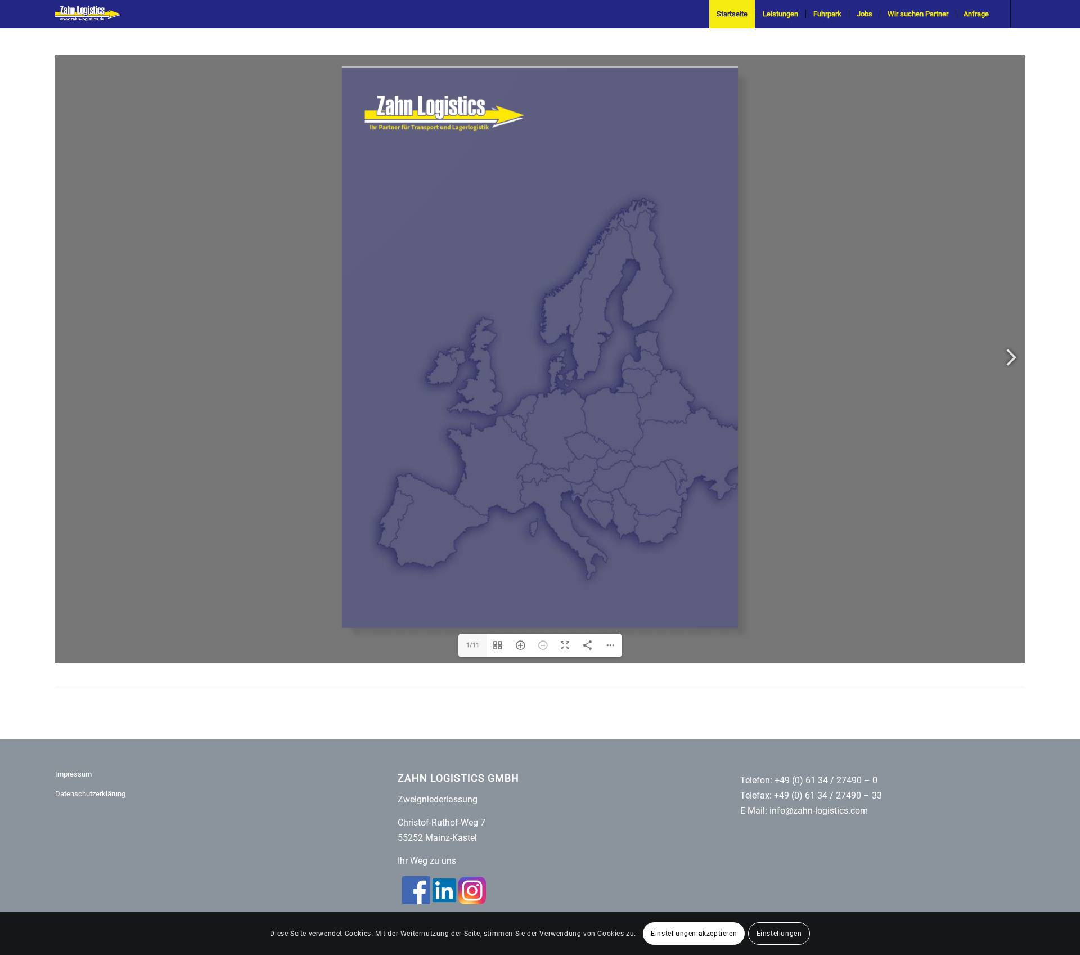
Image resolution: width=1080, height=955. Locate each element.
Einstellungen (779, 934)
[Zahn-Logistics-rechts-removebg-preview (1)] (91, 14)
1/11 (472, 753)
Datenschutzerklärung (90, 902)
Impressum (73, 882)
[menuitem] (732, 14)
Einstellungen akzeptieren (694, 934)
